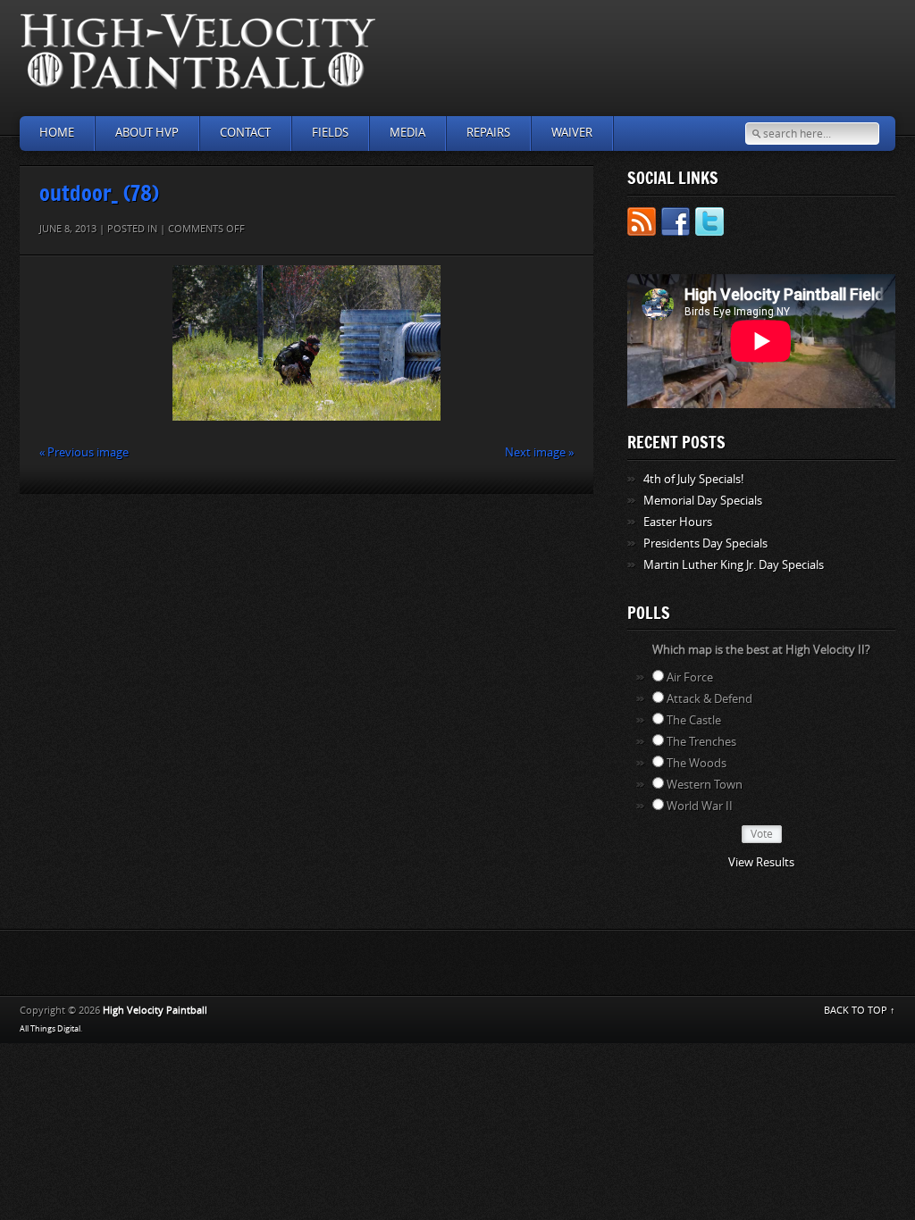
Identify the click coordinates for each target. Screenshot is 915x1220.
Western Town (705, 784)
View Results (761, 862)
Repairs (488, 132)
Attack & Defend (709, 699)
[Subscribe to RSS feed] (641, 224)
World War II (700, 806)
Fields (330, 132)
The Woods (696, 763)
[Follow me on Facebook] (675, 224)
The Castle (694, 720)
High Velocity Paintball (155, 1010)
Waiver (571, 132)
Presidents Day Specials (705, 543)
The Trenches (701, 741)
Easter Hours (677, 522)
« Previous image (84, 452)
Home (56, 132)
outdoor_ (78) (99, 192)
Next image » (539, 452)
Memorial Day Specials (702, 500)
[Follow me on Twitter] (709, 224)
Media (407, 132)
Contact (245, 132)
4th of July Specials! (693, 479)
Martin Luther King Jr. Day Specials (733, 565)
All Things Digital (50, 1028)
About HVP (147, 132)
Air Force (690, 677)
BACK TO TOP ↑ (859, 1010)
